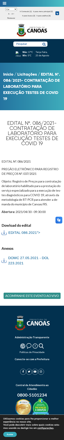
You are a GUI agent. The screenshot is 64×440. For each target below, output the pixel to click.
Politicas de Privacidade (32, 352)
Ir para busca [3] (28, 16)
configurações (45, 427)
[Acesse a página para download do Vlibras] (57, 13)
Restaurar (11, 18)
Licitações (27, 74)
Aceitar (10, 434)
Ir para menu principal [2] (43, 11)
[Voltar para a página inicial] (32, 36)
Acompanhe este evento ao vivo (32, 296)
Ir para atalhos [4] (44, 16)
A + (13, 14)
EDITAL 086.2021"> (21, 232)
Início (8, 74)
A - (9, 14)
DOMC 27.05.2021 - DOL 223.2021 (28, 260)
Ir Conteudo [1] (26, 11)
